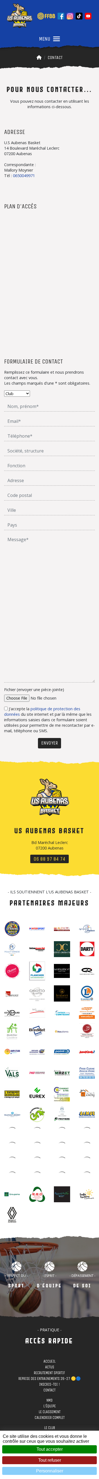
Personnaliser (49, 1471)
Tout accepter (50, 1449)
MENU (44, 39)
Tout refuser (49, 1460)
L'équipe (49, 1407)
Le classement (50, 1413)
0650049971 (24, 175)
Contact (55, 57)
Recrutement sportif (49, 1374)
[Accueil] (39, 57)
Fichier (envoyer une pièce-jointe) (34, 689)
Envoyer (49, 743)
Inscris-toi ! (49, 1385)
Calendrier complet (50, 1418)
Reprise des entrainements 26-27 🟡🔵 (49, 1379)
